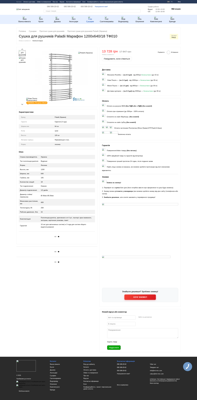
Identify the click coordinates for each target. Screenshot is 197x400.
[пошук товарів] (139, 11)
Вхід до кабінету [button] (89, 364)
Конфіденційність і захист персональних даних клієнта (105, 2)
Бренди (172, 21)
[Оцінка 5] (135, 341)
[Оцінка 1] (121, 341)
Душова (57, 21)
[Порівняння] (164, 2)
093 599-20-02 (87, 7)
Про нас (55, 2)
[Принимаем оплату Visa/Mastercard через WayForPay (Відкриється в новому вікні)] (31, 382)
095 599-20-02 (70, 7)
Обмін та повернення (44, 2)
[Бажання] (160, 2)
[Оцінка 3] (128, 341)
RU (172, 1)
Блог (84, 2)
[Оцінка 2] (124, 341)
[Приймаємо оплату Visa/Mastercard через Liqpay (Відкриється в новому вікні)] (31, 386)
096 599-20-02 (53, 7)
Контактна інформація (73, 2)
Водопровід (123, 21)
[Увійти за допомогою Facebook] (154, 317)
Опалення (139, 21)
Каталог (19, 2)
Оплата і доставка (29, 2)
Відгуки (62, 2)
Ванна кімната (24, 21)
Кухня (41, 21)
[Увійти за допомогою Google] (158, 317)
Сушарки (90, 21)
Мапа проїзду (154, 383)
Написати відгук (37, 41)
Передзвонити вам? (101, 6)
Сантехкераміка (106, 21)
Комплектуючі (156, 21)
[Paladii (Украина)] (85, 52)
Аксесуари (73, 21)
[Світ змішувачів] (26, 366)
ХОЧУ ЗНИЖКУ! (140, 297)
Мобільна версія (23, 391)
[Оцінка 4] (132, 341)
